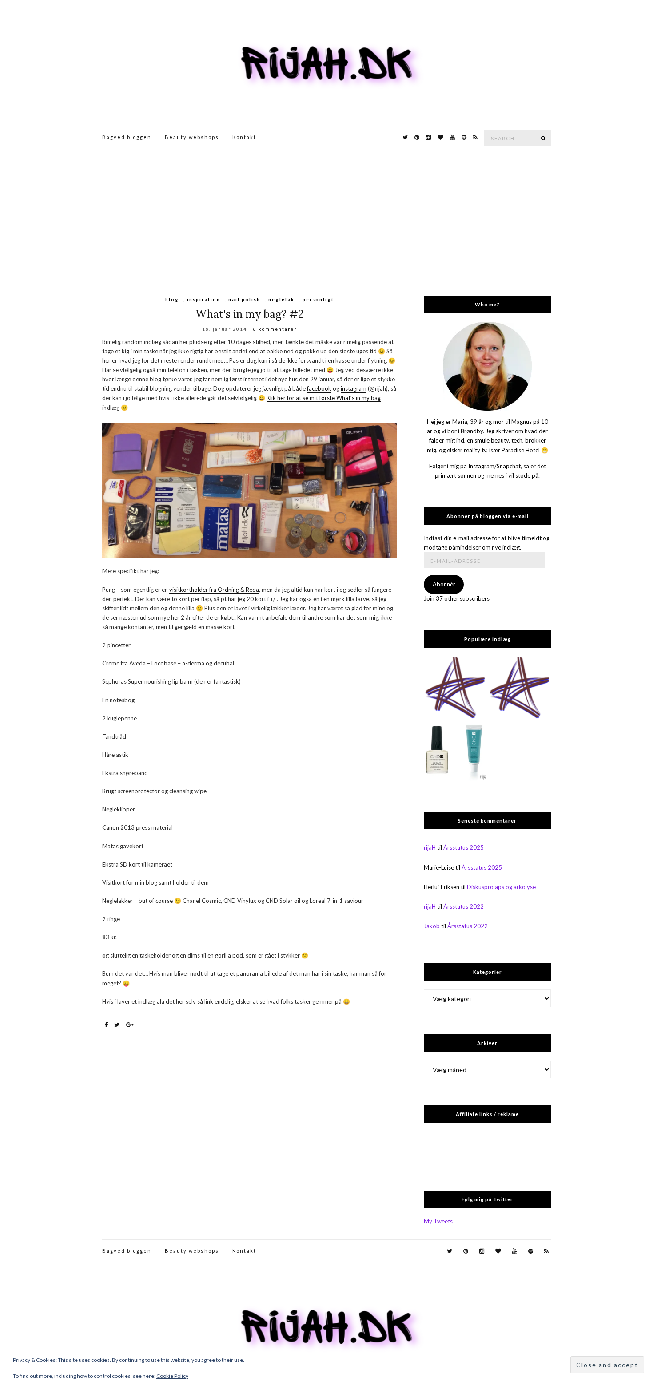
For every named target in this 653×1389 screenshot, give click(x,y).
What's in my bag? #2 (249, 314)
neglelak (281, 299)
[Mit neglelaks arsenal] (519, 688)
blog (172, 299)
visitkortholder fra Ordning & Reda (214, 589)
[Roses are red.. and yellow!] (455, 688)
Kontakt (244, 137)
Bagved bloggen (126, 137)
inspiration (203, 299)
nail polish (244, 299)
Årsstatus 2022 (463, 906)
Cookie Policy (172, 1376)
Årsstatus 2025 (463, 847)
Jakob (432, 926)
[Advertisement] (326, 216)
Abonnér (444, 584)
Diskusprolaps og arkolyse (501, 886)
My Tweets (438, 1221)
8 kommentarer (275, 329)
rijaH (430, 847)
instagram (353, 388)
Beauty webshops (192, 137)
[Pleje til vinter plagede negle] (455, 752)
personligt (318, 299)
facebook (319, 388)
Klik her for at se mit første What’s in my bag (324, 397)
